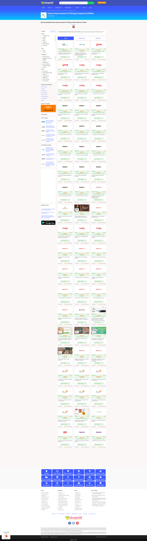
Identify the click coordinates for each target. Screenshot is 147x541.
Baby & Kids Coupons (62, 499)
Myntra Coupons (45, 504)
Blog (90, 7)
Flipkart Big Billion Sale (47, 72)
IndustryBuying (46, 43)
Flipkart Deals (44, 495)
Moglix (44, 40)
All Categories (61, 509)
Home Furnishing (46, 64)
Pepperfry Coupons (45, 508)
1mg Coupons (44, 501)
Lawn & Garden (44, 98)
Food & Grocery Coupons (62, 498)
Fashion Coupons (61, 494)
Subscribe (74, 513)
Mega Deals (45, 77)
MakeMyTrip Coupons (45, 496)
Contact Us (92, 513)
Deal (44, 50)
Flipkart (44, 37)
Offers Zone (45, 71)
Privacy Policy (54, 536)
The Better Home (46, 35)
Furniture (45, 60)
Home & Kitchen (46, 56)
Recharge (60, 492)
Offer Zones (77, 492)
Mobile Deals (77, 498)
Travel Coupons (61, 496)
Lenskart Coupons (45, 499)
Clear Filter (52, 31)
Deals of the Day (46, 79)
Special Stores (46, 76)
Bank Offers (68, 7)
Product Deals (46, 80)
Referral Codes (78, 494)
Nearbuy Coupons (45, 502)
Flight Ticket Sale (78, 509)
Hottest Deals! (101, 2)
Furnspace (45, 45)
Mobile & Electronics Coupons (63, 495)
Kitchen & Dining (44, 94)
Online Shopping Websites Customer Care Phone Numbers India (48, 209)
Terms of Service (45, 536)
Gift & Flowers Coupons (62, 505)
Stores (49, 7)
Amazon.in (45, 42)
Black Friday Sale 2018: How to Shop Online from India (47, 213)
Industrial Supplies (46, 65)
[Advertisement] (48, 185)
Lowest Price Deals (78, 508)
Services (60, 508)
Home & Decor (45, 62)
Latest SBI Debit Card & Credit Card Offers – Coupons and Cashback (98, 505)
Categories (58, 7)
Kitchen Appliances (44, 96)
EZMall (44, 38)
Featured (45, 74)
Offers (77, 7)
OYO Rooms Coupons (45, 505)
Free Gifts (77, 504)
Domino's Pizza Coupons (46, 506)
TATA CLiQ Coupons (45, 494)
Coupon (44, 51)
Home (43, 7)
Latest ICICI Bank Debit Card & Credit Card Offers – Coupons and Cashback (99, 502)
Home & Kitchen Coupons (63, 502)
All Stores (43, 509)
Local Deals (60, 506)
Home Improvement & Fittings (47, 59)
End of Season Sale (78, 499)
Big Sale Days (77, 496)
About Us (54, 513)
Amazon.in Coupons (45, 492)
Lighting (44, 67)
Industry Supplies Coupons (63, 504)
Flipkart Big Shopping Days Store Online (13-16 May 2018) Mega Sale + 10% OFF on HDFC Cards (47, 216)
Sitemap (85, 513)
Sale (84, 7)
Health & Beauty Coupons (63, 501)
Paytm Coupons (44, 498)
